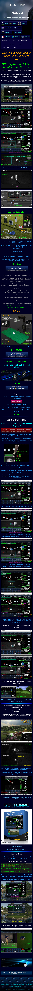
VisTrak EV (4, 44)
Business (17, 36)
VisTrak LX (19, 44)
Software (20, 27)
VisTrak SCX (24, 40)
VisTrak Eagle (16, 40)
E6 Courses (7, 36)
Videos (14, 47)
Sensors (14, 23)
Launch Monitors (8, 27)
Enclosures (7, 32)
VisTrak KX (11, 44)
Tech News (27, 36)
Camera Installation (6, 47)
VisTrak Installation (6, 40)
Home (6, 23)
